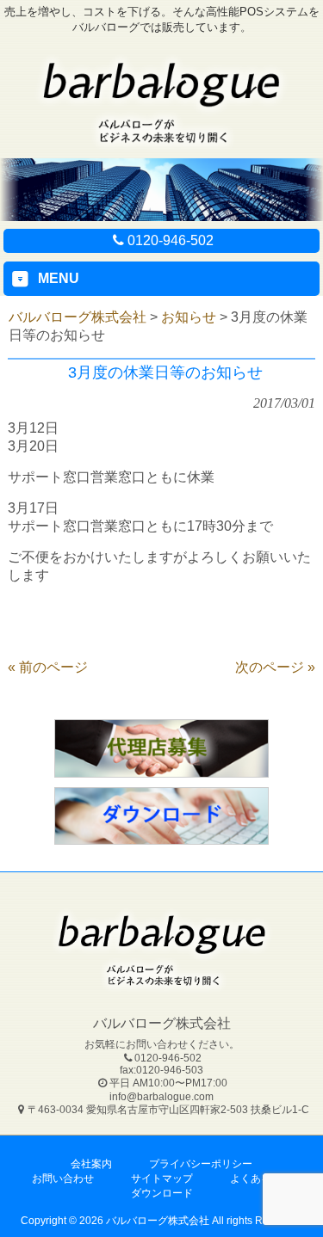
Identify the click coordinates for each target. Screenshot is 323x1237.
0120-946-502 (170, 240)
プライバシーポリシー (200, 1164)
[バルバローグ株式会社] (161, 145)
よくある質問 (261, 1178)
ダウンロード (162, 1193)
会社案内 (91, 1164)
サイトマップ (162, 1178)
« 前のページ (48, 667)
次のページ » (275, 667)
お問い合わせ (63, 1178)
